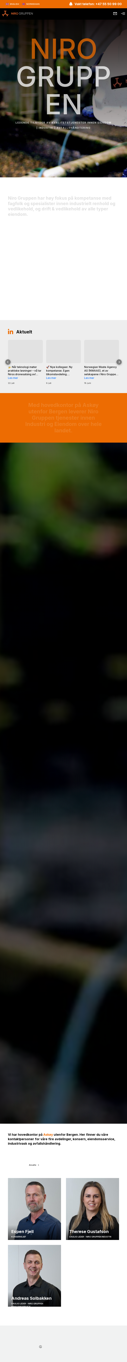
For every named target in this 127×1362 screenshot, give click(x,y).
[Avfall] (102, 266)
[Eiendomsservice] (63, 265)
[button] (8, 362)
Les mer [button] (13, 378)
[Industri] (25, 262)
